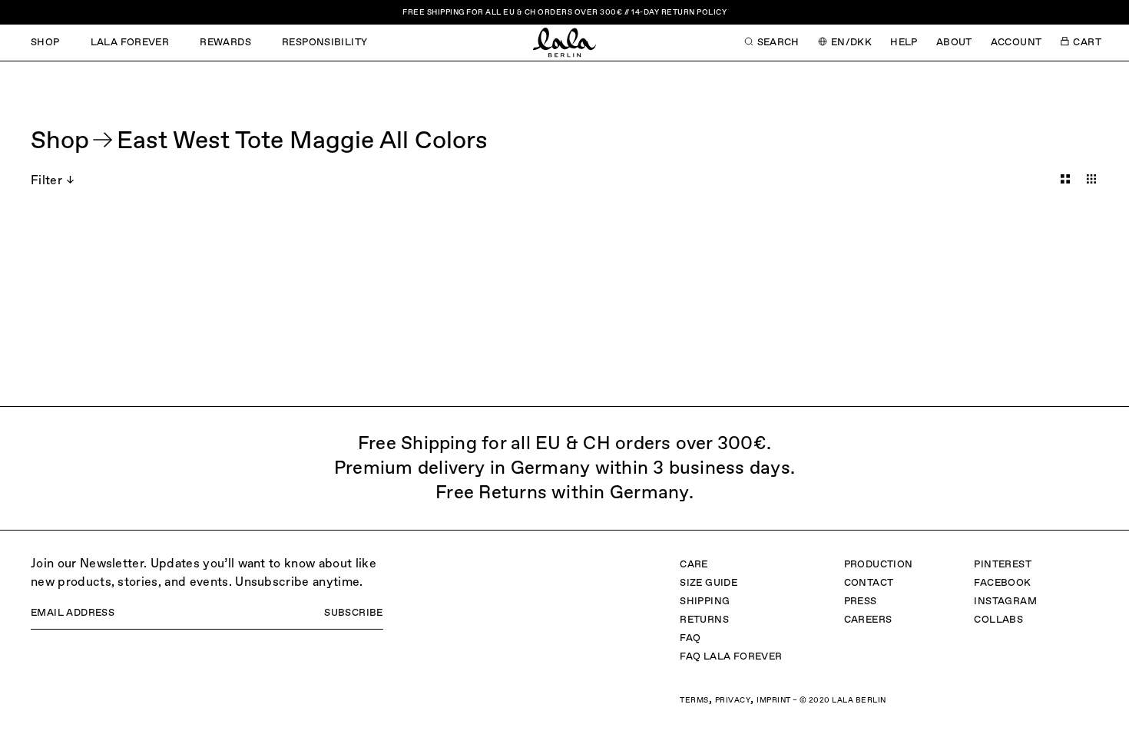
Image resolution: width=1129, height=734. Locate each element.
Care (694, 565)
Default (1065, 179)
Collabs (998, 620)
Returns (704, 620)
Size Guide (708, 583)
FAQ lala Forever (731, 657)
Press (860, 602)
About (954, 43)
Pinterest (1002, 565)
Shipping (705, 602)
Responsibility (324, 43)
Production (878, 565)
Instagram (1005, 602)
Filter (46, 181)
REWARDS (225, 43)
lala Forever (130, 43)
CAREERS (868, 620)
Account (1016, 43)
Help (904, 43)
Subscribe (353, 613)
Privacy (733, 700)
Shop (45, 43)
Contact (869, 583)
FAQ (690, 638)
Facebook (1002, 583)
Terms (694, 700)
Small (1091, 179)
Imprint (774, 700)
